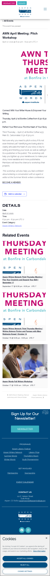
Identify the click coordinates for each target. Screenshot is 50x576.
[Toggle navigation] (45, 9)
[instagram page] (28, 528)
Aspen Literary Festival (21, 447)
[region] (25, 555)
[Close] (46, 538)
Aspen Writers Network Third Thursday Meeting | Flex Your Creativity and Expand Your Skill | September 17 (23, 280)
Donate (21, 3)
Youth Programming (30, 458)
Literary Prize (34, 451)
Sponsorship (30, 471)
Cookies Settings (25, 571)
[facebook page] (22, 528)
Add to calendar (15, 194)
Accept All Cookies (25, 558)
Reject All (24, 565)
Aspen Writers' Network (12, 226)
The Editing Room (31, 454)
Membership (13, 471)
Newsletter (9, 3)
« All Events (7, 20)
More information (39, 551)
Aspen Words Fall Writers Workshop (18, 381)
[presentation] (24, 257)
